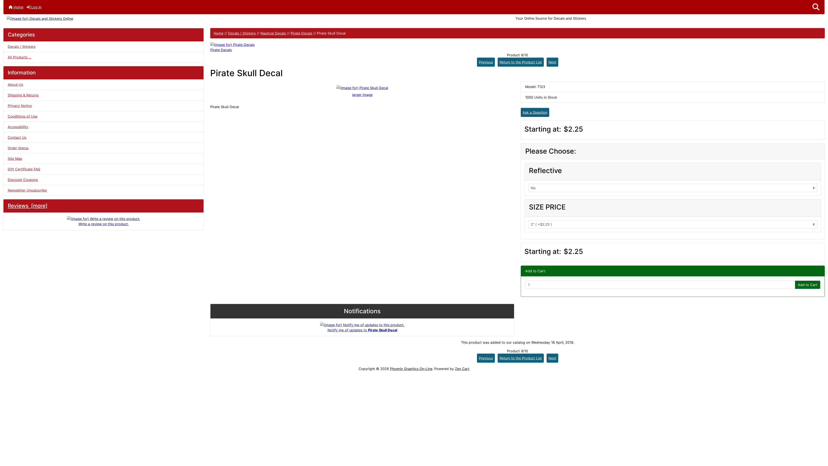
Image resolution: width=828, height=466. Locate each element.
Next (552, 62)
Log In (35, 7)
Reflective (545, 170)
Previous (486, 62)
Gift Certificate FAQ (24, 169)
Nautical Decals (273, 33)
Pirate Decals (301, 33)
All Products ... (19, 57)
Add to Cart (807, 285)
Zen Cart (462, 369)
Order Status (18, 148)
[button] (816, 7)
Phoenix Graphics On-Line (411, 369)
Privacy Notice (20, 106)
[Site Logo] (140, 18)
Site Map (15, 158)
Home (18, 7)
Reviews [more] (27, 206)
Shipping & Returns (23, 95)
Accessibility (18, 127)
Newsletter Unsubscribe (27, 190)
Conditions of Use (22, 116)
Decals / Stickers (242, 33)
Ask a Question (535, 112)
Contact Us (17, 137)
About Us (15, 84)
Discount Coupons (23, 180)
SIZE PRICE (547, 207)
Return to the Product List (521, 62)
